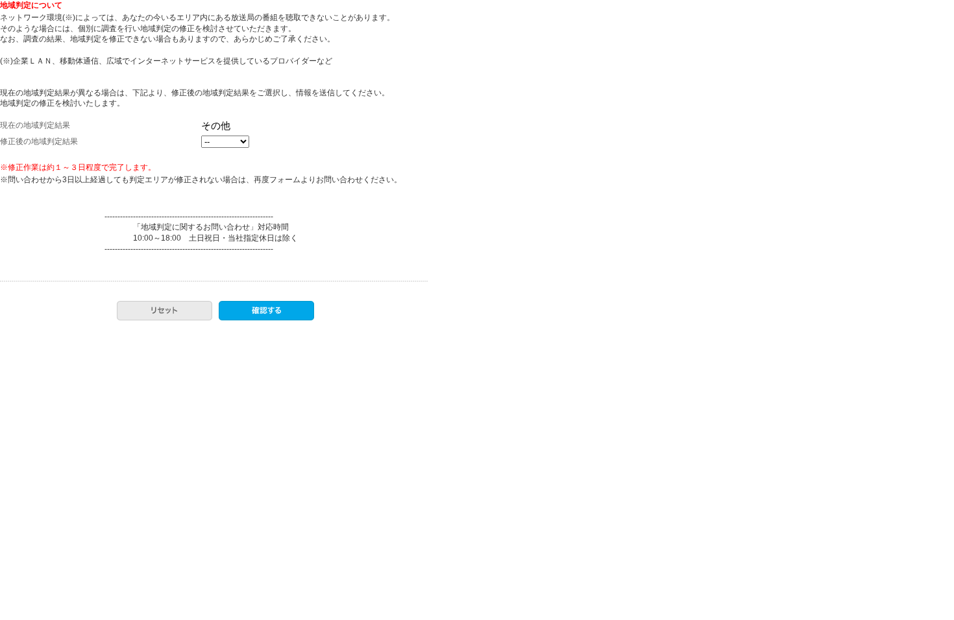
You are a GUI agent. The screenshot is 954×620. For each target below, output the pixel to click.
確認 (266, 310)
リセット (164, 310)
